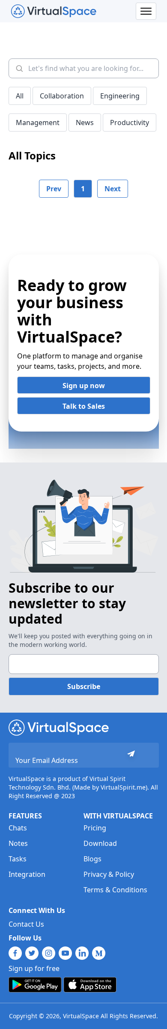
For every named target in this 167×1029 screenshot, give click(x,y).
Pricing (95, 828)
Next (112, 188)
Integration (27, 874)
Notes (18, 843)
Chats (18, 828)
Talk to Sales (84, 406)
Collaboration (62, 96)
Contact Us (26, 924)
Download (100, 843)
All (20, 96)
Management (38, 122)
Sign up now (84, 385)
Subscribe (83, 686)
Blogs (92, 859)
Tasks (18, 859)
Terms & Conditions (115, 889)
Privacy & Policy (109, 874)
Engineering (120, 96)
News (85, 122)
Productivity (129, 122)
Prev (53, 188)
